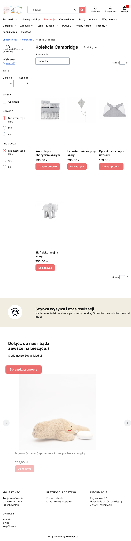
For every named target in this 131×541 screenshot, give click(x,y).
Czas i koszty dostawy (59, 501)
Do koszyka (77, 166)
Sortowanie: (42, 54)
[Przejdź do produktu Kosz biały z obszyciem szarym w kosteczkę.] (50, 109)
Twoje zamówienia (13, 498)
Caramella (27, 39)
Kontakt (7, 519)
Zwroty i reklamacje (101, 504)
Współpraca (9, 526)
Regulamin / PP (98, 498)
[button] (82, 10)
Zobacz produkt (47, 166)
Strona (115, 62)
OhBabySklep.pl (10, 39)
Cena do (23, 77)
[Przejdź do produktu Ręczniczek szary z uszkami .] (113, 109)
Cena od (7, 77)
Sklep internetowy (61, 536)
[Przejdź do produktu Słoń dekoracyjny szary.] (50, 211)
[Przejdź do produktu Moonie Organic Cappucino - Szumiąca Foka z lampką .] (57, 412)
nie (9, 134)
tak (10, 127)
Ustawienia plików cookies (105, 501)
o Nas (6, 522)
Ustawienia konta (12, 501)
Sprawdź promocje (23, 369)
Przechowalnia (11, 504)
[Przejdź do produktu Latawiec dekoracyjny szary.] (82, 109)
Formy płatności (55, 498)
